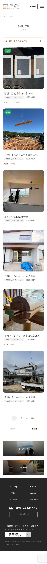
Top (4, 16)
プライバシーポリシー (12, 544)
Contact (33, 7)
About (33, 486)
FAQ (12, 493)
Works (33, 493)
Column (13, 499)
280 (33, 418)
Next (34, 428)
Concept (14, 486)
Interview (34, 499)
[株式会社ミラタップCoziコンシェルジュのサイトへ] (18, 535)
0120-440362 (25, 508)
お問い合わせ (23, 514)
